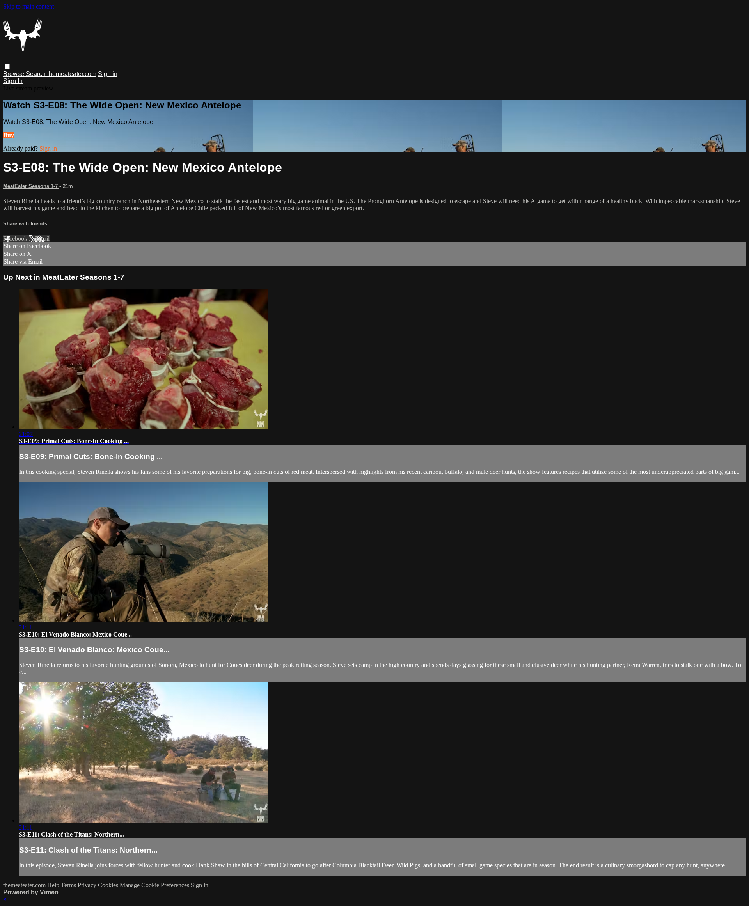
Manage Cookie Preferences (155, 885)
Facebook (16, 238)
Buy (8, 135)
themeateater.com (71, 74)
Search (36, 74)
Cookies (109, 885)
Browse (14, 74)
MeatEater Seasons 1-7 (31, 186)
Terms (69, 885)
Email (42, 238)
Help (54, 885)
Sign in (107, 74)
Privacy (88, 885)
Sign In (13, 81)
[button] (7, 66)
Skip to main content (28, 6)
